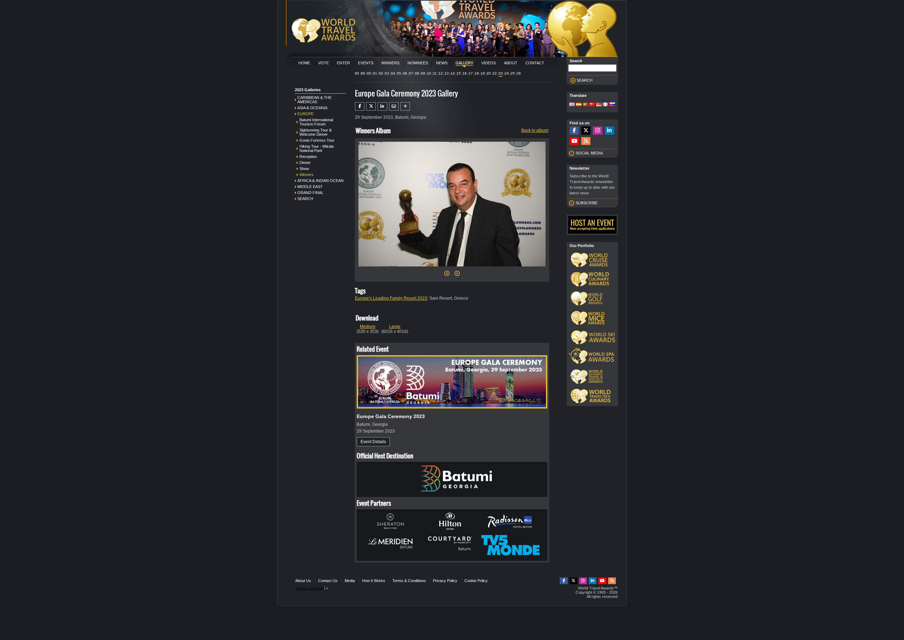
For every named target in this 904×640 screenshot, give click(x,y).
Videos (488, 63)
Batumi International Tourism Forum (316, 122)
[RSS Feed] (585, 141)
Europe (305, 114)
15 (459, 73)
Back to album (534, 130)
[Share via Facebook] (359, 106)
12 (441, 73)
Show (304, 168)
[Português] (585, 104)
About (510, 63)
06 (405, 73)
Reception (308, 156)
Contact (534, 63)
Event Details (373, 441)
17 (471, 73)
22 (495, 73)
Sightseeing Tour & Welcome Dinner (315, 132)
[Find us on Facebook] (574, 131)
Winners (390, 63)
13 (447, 73)
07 (411, 73)
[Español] (579, 104)
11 (435, 73)
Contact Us (328, 581)
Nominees (418, 63)
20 (489, 73)
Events (365, 63)
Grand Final (310, 192)
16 (465, 73)
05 (399, 73)
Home (304, 63)
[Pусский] (612, 104)
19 (483, 73)
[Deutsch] (599, 104)
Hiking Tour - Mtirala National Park (316, 148)
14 (453, 73)
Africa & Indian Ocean (320, 180)
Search (305, 198)
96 (363, 73)
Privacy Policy (445, 581)
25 (513, 73)
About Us (303, 581)
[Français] (605, 104)
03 (387, 73)
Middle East (310, 186)
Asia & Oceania (312, 108)
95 (357, 73)
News (441, 63)
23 (501, 73)
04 (393, 73)
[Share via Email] (393, 106)
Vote (323, 63)
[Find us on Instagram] (597, 131)
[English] (572, 104)
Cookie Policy (476, 581)
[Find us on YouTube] (574, 141)
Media (350, 581)
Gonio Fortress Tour (316, 140)
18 (477, 73)
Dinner (305, 162)
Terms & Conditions (409, 581)
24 (507, 73)
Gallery (464, 63)
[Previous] (447, 275)
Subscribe (586, 203)
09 (423, 73)
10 (429, 73)
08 (417, 73)
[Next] (452, 268)
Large (394, 326)
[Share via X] (371, 106)
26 (519, 73)
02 (381, 73)
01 (375, 73)
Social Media (589, 153)
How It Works (373, 581)
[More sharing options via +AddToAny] (405, 106)
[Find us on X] (585, 131)
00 (369, 73)
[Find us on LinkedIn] (609, 131)
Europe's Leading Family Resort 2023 (391, 298)
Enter (343, 63)
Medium (367, 326)
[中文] (592, 104)
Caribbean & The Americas (314, 99)
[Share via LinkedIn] (382, 106)
